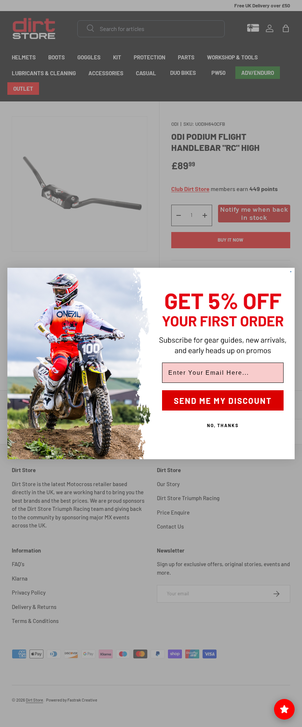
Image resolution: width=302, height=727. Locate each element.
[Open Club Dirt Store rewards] (284, 709)
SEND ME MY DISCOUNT (223, 400)
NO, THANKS (223, 425)
